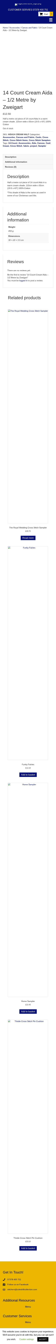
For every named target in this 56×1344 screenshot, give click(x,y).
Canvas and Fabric (29, 28)
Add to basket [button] (28, 775)
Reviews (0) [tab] (10, 167)
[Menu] (51, 20)
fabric (26, 146)
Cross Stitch (16, 146)
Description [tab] (10, 157)
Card (48, 143)
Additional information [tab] (16, 162)
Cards (38, 137)
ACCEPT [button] (43, 1339)
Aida (34, 143)
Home (5, 28)
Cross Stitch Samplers (40, 140)
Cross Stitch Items (19, 140)
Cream (6, 146)
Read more (28, 538)
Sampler (42, 146)
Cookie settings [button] (26, 1339)
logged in (23, 280)
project (33, 146)
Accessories (14, 28)
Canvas (41, 143)
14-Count (12, 143)
